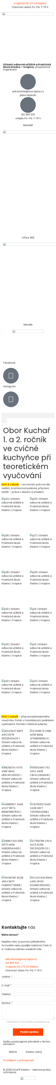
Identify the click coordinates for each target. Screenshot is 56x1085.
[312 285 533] (28, 105)
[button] (28, 415)
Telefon (6, 994)
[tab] (11, 1052)
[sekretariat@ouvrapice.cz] (28, 82)
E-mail (6, 985)
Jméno (6, 977)
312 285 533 (28, 114)
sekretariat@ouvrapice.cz (28, 91)
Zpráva (6, 1003)
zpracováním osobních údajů (28, 1025)
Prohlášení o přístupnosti (18, 1060)
